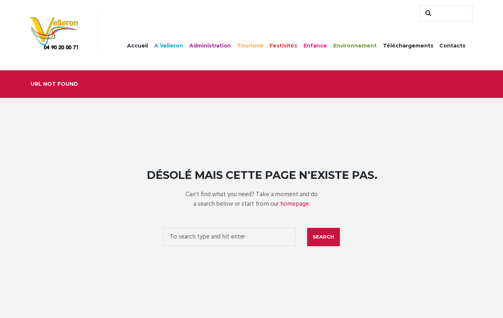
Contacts (452, 45)
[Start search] (427, 13)
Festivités (283, 45)
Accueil (137, 45)
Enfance (315, 45)
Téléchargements (408, 45)
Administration (210, 45)
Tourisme (250, 45)
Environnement (355, 45)
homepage (294, 204)
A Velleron (168, 45)
